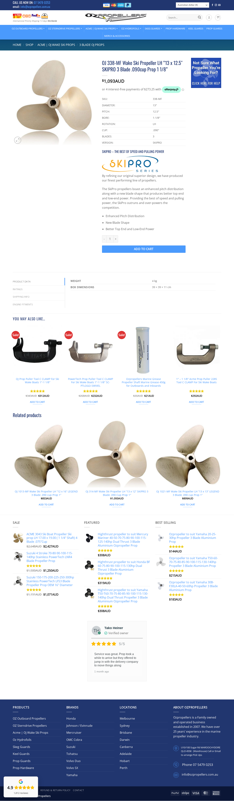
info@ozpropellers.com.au (35, 6)
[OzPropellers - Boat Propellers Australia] (116, 17)
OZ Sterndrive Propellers (64, 28)
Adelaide (126, 754)
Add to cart (144, 249)
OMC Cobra (74, 740)
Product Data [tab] (22, 281)
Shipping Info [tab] (21, 296)
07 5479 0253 (42, 2)
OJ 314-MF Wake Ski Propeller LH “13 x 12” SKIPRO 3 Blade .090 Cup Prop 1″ (117, 493)
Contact (78, 790)
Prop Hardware (175, 28)
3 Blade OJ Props (91, 45)
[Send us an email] (219, 5)
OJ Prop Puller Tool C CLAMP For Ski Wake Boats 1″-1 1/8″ (37, 380)
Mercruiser (74, 733)
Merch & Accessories (117, 35)
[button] (209, 17)
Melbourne (127, 718)
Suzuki (70, 747)
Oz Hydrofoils (130, 28)
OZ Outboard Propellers (27, 28)
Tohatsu (72, 754)
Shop (29, 45)
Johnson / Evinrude (79, 726)
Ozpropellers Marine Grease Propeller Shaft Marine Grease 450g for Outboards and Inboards (143, 382)
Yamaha (72, 775)
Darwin (125, 740)
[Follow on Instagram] (216, 5)
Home (17, 45)
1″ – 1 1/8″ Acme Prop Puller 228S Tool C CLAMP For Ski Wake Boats (196, 380)
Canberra (126, 747)
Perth (123, 768)
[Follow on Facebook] (212, 5)
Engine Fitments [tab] (23, 304)
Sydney (125, 726)
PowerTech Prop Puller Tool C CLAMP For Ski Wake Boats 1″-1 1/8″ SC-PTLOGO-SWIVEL (90, 382)
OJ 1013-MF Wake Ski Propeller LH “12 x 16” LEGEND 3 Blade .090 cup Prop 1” (46, 493)
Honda (71, 718)
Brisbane (126, 733)
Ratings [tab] (17, 289)
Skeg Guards (152, 28)
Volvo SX (72, 768)
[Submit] (199, 17)
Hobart (125, 761)
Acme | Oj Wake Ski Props (101, 28)
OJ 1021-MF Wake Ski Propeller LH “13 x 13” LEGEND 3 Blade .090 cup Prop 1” (187, 493)
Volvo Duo (73, 761)
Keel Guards (195, 28)
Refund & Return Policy (55, 790)
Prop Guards (214, 28)
